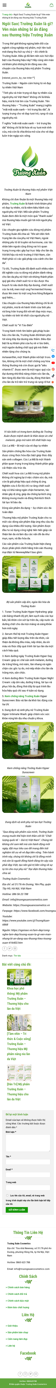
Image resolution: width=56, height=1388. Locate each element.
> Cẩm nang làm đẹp (16, 1339)
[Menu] (4, 5)
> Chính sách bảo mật (17, 1300)
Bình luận (11, 1132)
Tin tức (17, 955)
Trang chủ (7, 14)
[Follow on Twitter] (30, 1374)
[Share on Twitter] (9, 948)
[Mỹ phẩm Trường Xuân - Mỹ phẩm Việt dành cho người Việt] (28, 5)
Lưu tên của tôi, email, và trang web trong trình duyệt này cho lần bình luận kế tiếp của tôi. (28, 1199)
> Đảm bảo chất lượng (18, 1307)
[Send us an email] (35, 1374)
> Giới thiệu (12, 1325)
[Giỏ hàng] (51, 5)
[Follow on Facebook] (20, 1374)
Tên (8, 1156)
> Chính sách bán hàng (18, 1287)
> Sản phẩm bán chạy (17, 1332)
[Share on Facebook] (4, 948)
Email (9, 1169)
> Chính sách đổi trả (16, 1294)
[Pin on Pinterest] (14, 948)
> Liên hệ (10, 1345)
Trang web (11, 1182)
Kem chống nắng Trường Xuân (22, 696)
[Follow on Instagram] (25, 1374)
